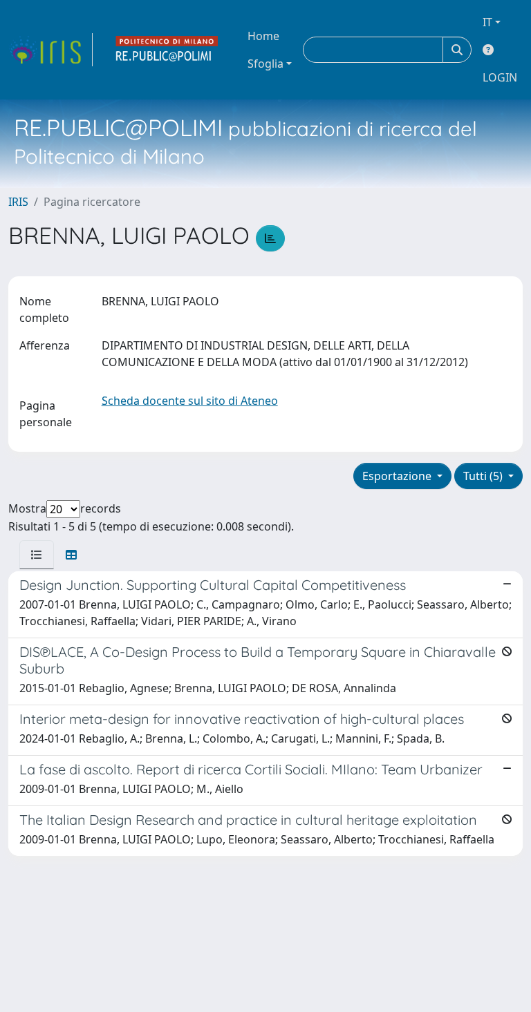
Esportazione (398, 476)
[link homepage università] (167, 49)
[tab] (36, 554)
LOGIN (500, 77)
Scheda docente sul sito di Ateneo (190, 400)
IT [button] (487, 22)
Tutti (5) (484, 476)
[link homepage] (50, 49)
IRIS (18, 201)
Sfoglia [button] (265, 63)
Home (263, 36)
